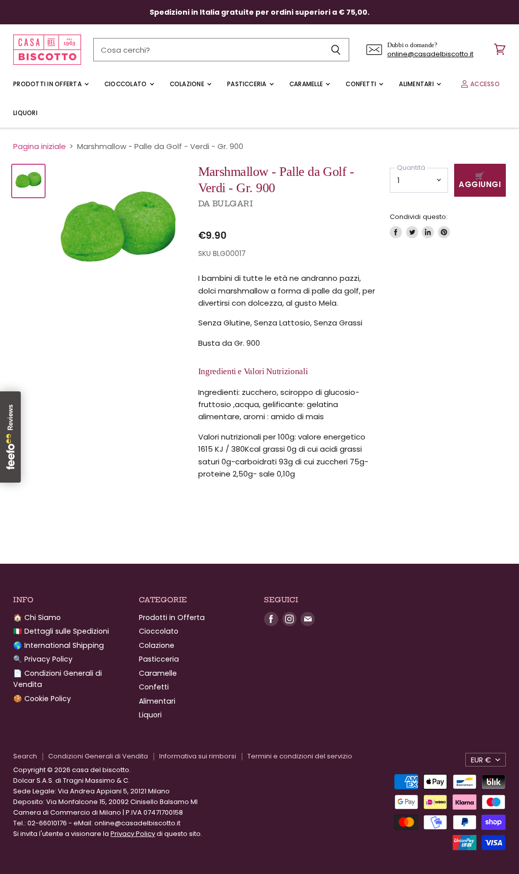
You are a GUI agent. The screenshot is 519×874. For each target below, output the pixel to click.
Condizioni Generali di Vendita (98, 756)
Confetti (362, 84)
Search (25, 756)
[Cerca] (335, 49)
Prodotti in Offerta (48, 84)
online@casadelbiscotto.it (430, 54)
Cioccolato (126, 84)
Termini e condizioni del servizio (299, 756)
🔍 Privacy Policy (42, 659)
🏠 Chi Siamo (37, 617)
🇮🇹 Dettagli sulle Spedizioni (61, 631)
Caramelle (306, 84)
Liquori (25, 113)
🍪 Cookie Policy (42, 699)
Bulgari (232, 203)
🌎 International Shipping (58, 645)
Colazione (188, 84)
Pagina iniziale (39, 146)
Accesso (484, 84)
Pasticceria (247, 84)
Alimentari (417, 84)
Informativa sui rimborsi (197, 756)
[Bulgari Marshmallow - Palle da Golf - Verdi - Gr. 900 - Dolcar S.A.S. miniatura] (28, 181)
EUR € (481, 760)
